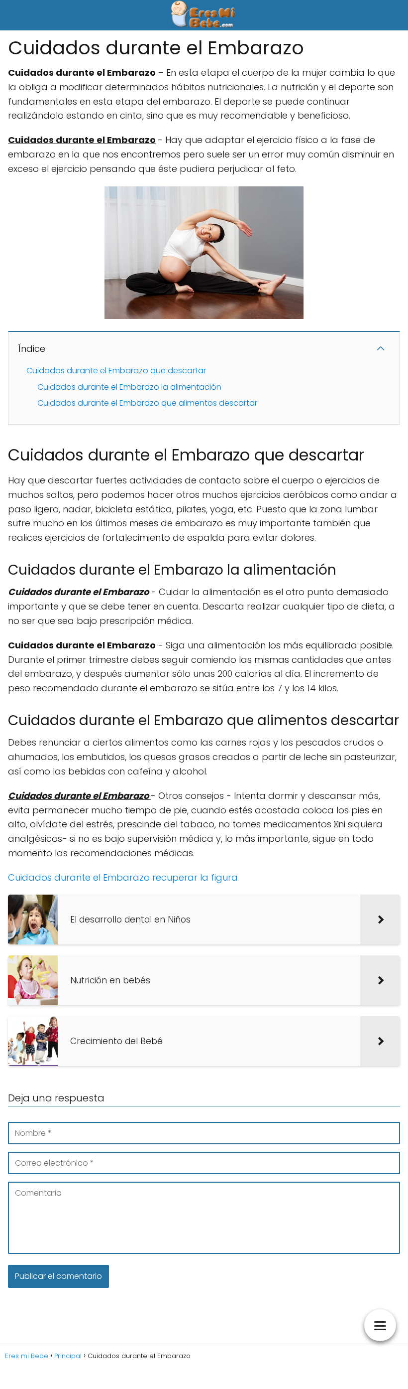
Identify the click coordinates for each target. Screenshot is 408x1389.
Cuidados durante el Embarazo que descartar (116, 370)
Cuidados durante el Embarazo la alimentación (129, 387)
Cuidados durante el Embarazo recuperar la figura (123, 877)
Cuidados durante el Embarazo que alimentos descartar (147, 403)
